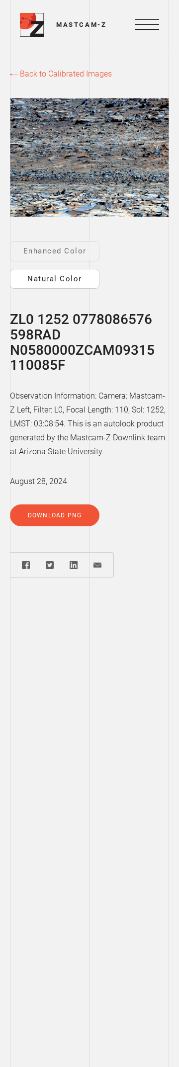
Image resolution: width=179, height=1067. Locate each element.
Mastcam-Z (81, 24)
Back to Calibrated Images (65, 74)
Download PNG (55, 515)
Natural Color (54, 278)
